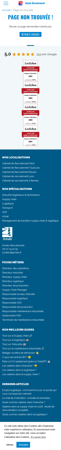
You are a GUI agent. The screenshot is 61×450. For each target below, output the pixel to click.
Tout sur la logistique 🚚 (15, 340)
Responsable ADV (12, 302)
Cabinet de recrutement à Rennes (20, 180)
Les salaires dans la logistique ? (19, 370)
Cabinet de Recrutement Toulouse (21, 167)
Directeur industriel (12, 272)
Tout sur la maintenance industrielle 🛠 (23, 348)
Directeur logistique (13, 281)
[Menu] (5, 3)
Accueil (6, 10)
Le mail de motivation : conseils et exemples (26, 398)
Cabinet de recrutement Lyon (18, 176)
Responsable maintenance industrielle (23, 311)
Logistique (8, 203)
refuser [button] (9, 444)
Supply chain (9, 199)
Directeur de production (15, 285)
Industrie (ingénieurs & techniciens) (21, 195)
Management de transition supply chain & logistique (30, 220)
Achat (5, 216)
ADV (4, 212)
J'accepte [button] (23, 444)
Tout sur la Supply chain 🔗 (17, 335)
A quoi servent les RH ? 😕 (16, 357)
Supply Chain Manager (14, 289)
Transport (7, 207)
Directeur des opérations (15, 268)
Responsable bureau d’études (18, 294)
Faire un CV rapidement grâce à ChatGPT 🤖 (26, 361)
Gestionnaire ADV (11, 315)
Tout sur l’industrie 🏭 (14, 344)
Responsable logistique (15, 298)
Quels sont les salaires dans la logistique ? (25, 414)
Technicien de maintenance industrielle (23, 319)
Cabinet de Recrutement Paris (18, 163)
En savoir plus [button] (38, 437)
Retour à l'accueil (30, 34)
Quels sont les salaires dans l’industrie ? (23, 402)
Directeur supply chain (14, 277)
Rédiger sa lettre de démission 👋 (20, 352)
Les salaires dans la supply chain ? (21, 374)
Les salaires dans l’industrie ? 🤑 (19, 365)
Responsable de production (17, 307)
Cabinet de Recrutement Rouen (19, 172)
